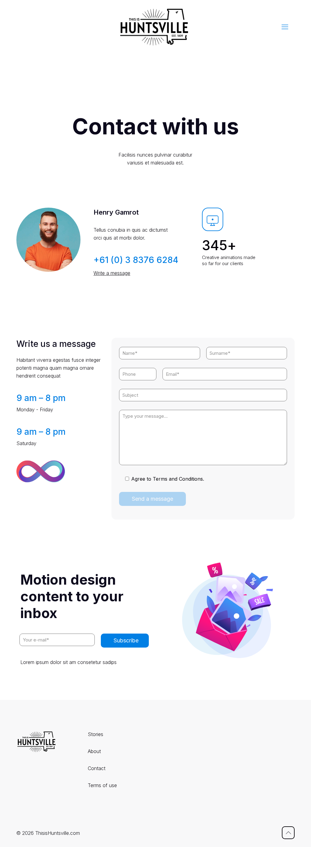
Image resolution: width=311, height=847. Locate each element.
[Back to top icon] (288, 832)
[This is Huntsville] (155, 26)
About (94, 751)
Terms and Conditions (178, 479)
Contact (96, 768)
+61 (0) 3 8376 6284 (136, 260)
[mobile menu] (285, 27)
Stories (95, 734)
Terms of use (102, 785)
